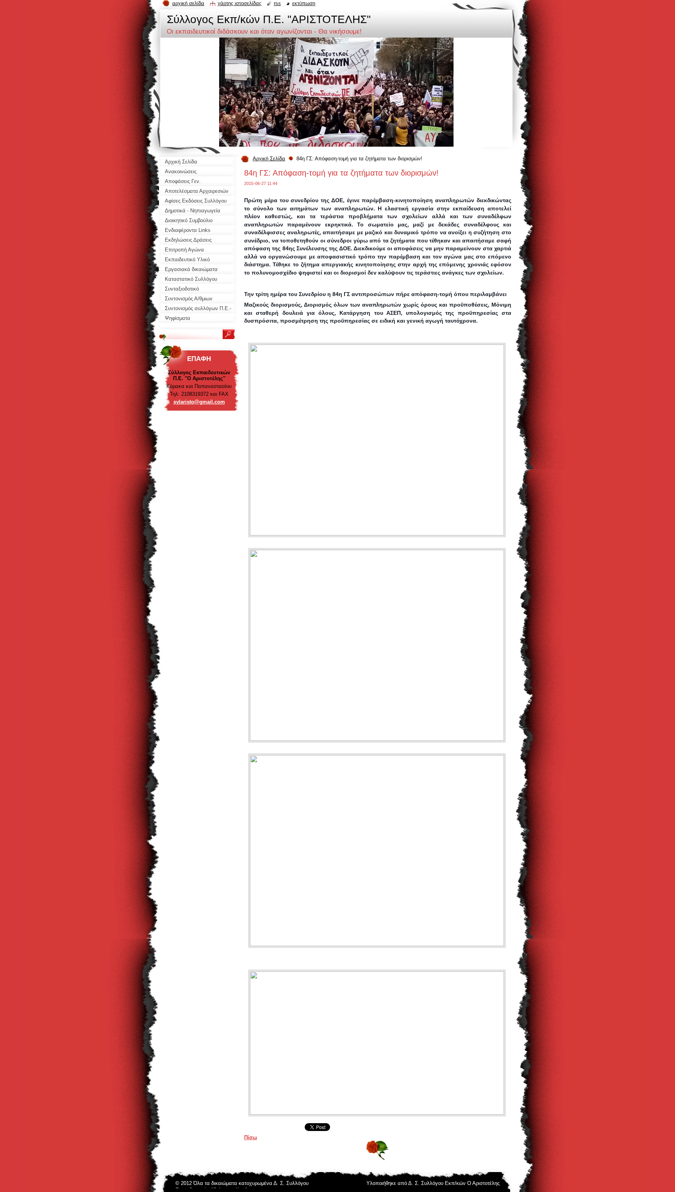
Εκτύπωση (303, 3)
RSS (277, 3)
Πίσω (250, 1137)
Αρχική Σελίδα (269, 159)
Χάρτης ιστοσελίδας (239, 3)
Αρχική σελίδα (188, 3)
